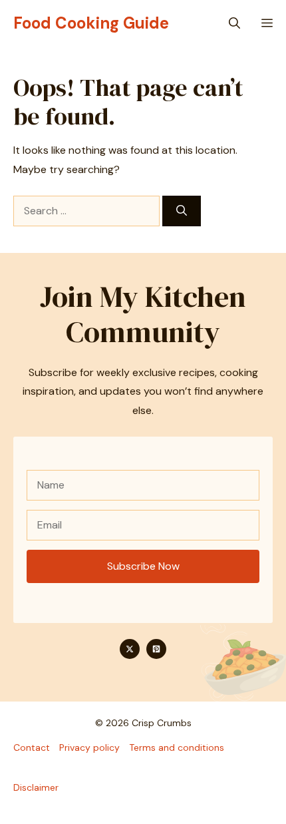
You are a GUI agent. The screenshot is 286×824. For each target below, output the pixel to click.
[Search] (181, 211)
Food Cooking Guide (91, 23)
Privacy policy (89, 747)
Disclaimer (36, 787)
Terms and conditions (176, 747)
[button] (234, 23)
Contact (31, 747)
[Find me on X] (130, 649)
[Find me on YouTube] (156, 649)
